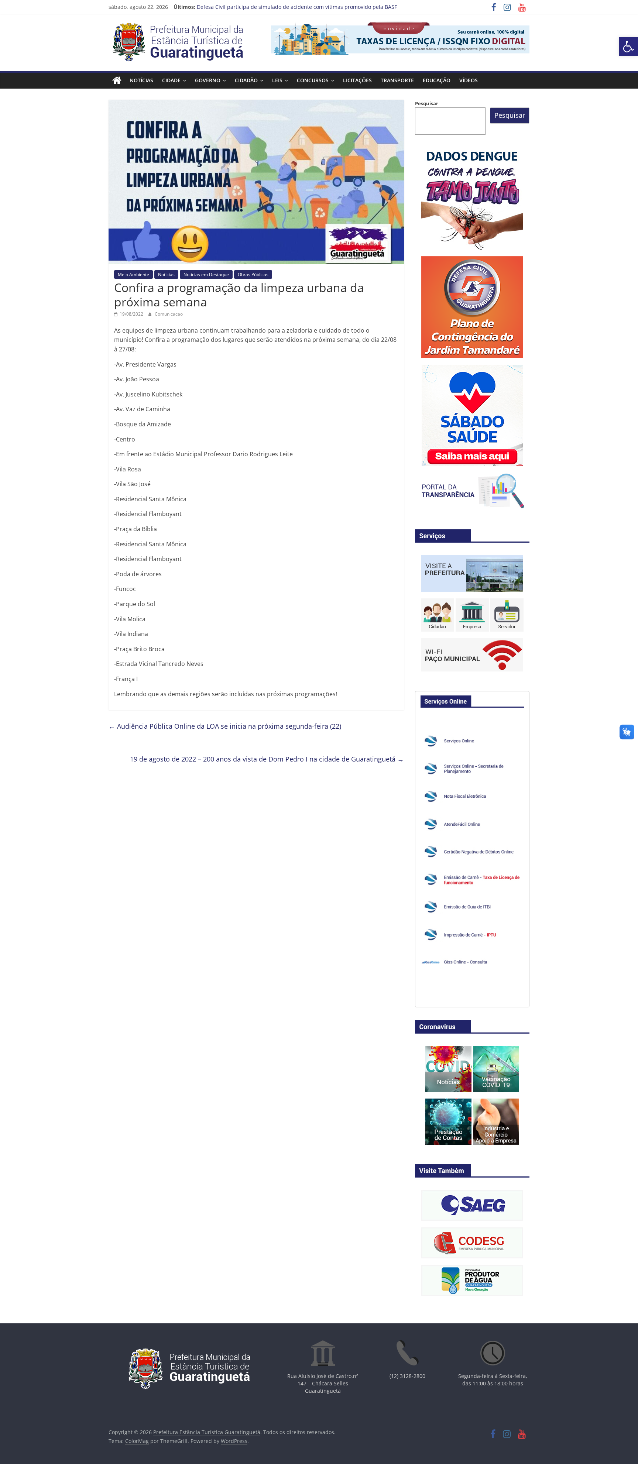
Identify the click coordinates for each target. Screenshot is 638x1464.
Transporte (397, 80)
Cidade (171, 80)
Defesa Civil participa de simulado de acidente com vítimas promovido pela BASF (297, 6)
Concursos (313, 80)
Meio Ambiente (133, 274)
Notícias (141, 80)
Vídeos (468, 80)
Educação (436, 80)
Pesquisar (426, 103)
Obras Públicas (253, 274)
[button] (628, 46)
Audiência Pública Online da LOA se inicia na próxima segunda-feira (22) (225, 726)
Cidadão (246, 80)
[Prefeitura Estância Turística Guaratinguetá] (117, 80)
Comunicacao (169, 314)
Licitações (357, 80)
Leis (277, 80)
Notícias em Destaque (206, 274)
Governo (207, 80)
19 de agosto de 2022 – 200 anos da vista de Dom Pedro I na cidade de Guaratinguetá (267, 759)
